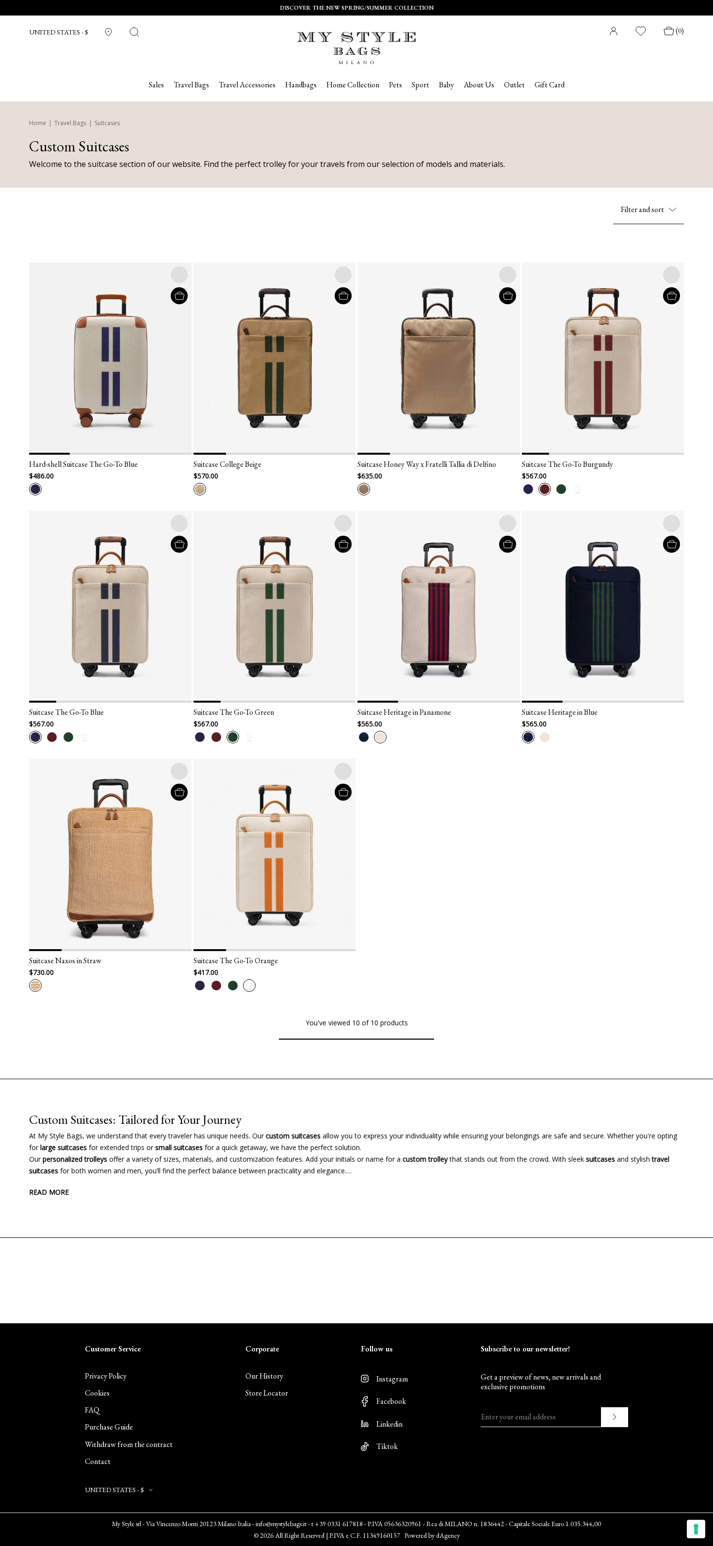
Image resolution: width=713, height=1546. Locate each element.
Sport (420, 85)
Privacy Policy (106, 1376)
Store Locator (266, 1393)
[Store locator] (108, 32)
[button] (41, 358)
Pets (395, 85)
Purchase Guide (109, 1427)
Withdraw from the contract (129, 1444)
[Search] (134, 32)
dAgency (448, 1535)
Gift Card (550, 85)
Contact (98, 1461)
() (680, 31)
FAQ (92, 1410)
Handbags (301, 85)
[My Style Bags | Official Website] (356, 42)
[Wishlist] (641, 31)
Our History (264, 1376)
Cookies (97, 1393)
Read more (49, 1192)
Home (37, 123)
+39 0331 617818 (339, 1523)
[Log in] (613, 31)
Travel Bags (70, 123)
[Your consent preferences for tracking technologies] (696, 1529)
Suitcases (107, 123)
